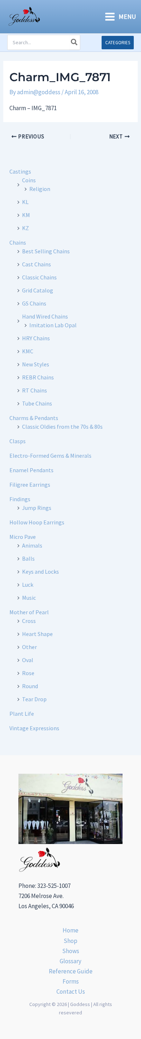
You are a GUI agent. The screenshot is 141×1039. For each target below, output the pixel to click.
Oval (27, 660)
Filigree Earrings (29, 484)
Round (30, 686)
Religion (39, 188)
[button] (118, 42)
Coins (29, 180)
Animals (32, 545)
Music (29, 597)
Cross (29, 620)
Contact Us (70, 992)
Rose (28, 673)
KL (25, 201)
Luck (27, 584)
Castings (20, 171)
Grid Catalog (37, 290)
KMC (27, 351)
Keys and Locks (40, 571)
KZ (25, 228)
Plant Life (21, 713)
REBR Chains (38, 377)
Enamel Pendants (31, 470)
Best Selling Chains (46, 251)
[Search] (74, 42)
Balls (28, 558)
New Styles (35, 364)
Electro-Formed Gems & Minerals (50, 455)
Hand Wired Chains (45, 316)
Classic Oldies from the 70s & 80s (62, 426)
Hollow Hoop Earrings (36, 522)
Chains (17, 242)
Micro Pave (22, 536)
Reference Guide (71, 971)
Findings (19, 499)
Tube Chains (37, 403)
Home (70, 930)
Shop (70, 941)
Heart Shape (37, 633)
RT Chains (34, 390)
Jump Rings (36, 507)
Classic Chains (39, 277)
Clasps (17, 441)
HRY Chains (36, 338)
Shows (70, 951)
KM (26, 215)
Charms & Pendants (33, 417)
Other (29, 647)
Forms (71, 981)
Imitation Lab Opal (53, 325)
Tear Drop (34, 699)
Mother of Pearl (29, 612)
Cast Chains (36, 264)
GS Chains (34, 303)
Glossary (70, 961)
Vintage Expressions (34, 728)
